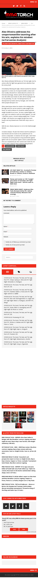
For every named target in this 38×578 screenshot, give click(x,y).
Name (5, 226)
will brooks (7, 149)
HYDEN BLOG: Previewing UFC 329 (14, 317)
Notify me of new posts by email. (15, 245)
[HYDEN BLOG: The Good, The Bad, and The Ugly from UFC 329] (14, 420)
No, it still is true (8, 524)
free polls (34, 531)
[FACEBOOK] (20, 6)
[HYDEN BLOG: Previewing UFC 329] (22, 420)
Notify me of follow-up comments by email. (18, 242)
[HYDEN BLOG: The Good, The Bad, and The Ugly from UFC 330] (14, 414)
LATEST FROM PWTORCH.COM (14, 433)
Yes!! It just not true (9, 522)
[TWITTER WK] (17, 6)
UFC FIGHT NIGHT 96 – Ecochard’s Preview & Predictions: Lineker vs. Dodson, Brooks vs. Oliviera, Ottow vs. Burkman (23, 171)
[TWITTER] (13, 6)
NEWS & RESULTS (13, 23)
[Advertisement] (15, 376)
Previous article (19, 158)
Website (6, 237)
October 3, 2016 (7, 48)
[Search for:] (19, 257)
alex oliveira (10, 146)
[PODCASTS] (24, 6)
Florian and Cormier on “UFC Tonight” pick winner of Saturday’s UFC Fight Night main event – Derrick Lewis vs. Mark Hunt (22, 181)
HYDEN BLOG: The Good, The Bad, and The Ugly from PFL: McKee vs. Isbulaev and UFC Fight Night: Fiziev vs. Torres (18, 322)
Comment (6, 213)
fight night (20, 146)
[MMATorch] (19, 14)
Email (5, 231)
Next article (19, 160)
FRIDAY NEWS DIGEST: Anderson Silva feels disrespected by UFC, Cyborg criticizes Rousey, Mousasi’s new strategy (21, 191)
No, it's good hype (8, 526)
